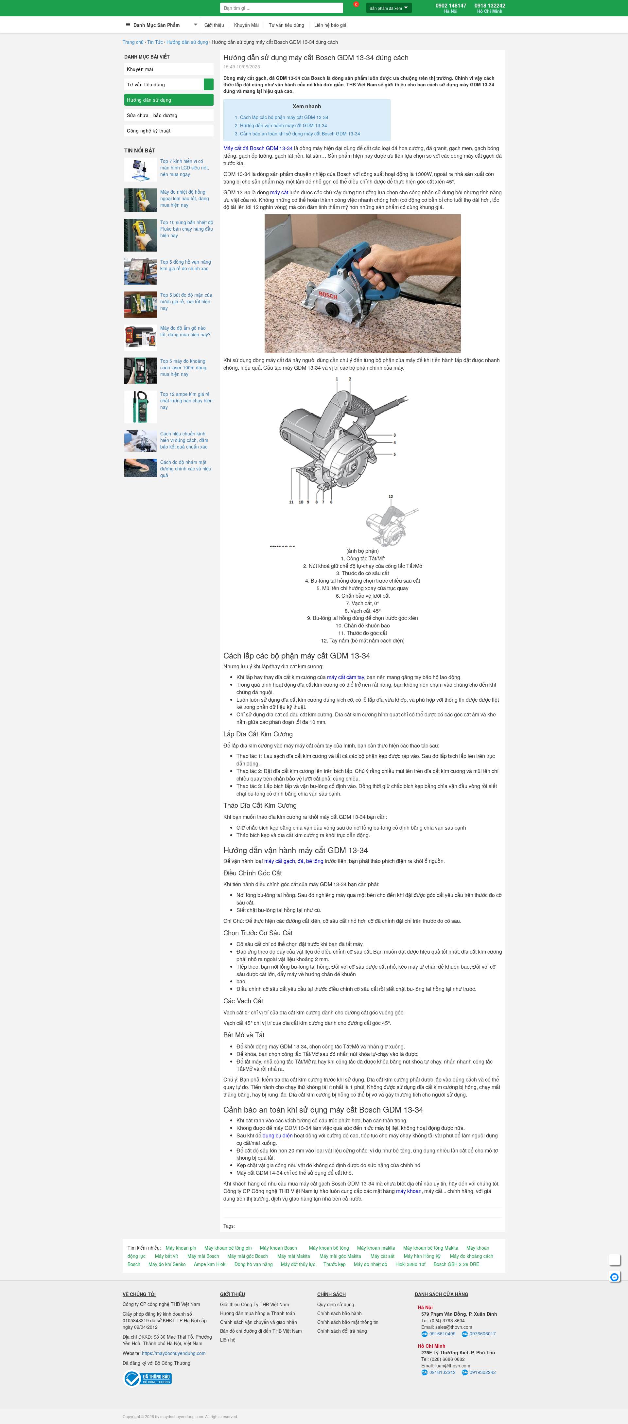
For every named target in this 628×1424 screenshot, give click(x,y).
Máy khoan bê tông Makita (430, 1247)
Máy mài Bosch (203, 1256)
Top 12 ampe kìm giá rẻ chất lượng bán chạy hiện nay (186, 400)
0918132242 (442, 1372)
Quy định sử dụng (335, 1304)
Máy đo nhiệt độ (370, 1264)
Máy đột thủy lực (298, 1264)
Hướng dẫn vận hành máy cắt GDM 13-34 (283, 125)
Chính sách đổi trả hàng (342, 1330)
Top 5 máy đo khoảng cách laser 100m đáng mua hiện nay (183, 367)
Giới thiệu (214, 25)
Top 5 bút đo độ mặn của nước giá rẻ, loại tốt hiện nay (186, 301)
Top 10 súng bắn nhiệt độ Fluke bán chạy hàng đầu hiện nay (186, 228)
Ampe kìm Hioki (210, 1264)
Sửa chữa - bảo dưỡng (152, 115)
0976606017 (483, 1333)
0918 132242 (490, 8)
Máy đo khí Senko (167, 1264)
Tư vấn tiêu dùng (286, 25)
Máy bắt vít (166, 1256)
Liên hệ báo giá (330, 25)
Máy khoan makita (376, 1247)
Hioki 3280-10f (410, 1264)
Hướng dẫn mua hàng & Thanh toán (257, 1313)
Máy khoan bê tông (329, 1247)
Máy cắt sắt (382, 1256)
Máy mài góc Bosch (247, 1256)
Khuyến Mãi (246, 25)
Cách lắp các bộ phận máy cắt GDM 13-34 (284, 117)
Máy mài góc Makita (340, 1256)
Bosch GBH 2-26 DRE (456, 1264)
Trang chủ (133, 42)
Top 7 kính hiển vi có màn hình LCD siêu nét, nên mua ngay (184, 167)
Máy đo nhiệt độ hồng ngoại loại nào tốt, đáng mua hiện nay (184, 198)
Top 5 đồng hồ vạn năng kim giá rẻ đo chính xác (185, 265)
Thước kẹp (334, 1264)
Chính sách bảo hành (339, 1313)
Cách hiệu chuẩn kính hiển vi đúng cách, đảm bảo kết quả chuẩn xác (184, 440)
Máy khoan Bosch (278, 1247)
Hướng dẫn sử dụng (187, 42)
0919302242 (483, 1372)
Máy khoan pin (181, 1247)
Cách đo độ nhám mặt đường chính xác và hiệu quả (185, 468)
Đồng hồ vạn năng (254, 1264)
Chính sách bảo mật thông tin (347, 1322)
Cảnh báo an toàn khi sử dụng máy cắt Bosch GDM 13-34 (300, 133)
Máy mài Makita (293, 1256)
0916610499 (442, 1333)
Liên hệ (228, 1339)
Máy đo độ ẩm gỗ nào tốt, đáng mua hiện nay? (185, 331)
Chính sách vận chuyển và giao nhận (258, 1322)
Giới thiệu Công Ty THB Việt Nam (254, 1304)
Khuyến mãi (140, 69)
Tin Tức (155, 42)
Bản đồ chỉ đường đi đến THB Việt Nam (261, 1330)
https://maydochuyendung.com (174, 1353)
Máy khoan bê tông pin (228, 1247)
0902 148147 (451, 8)
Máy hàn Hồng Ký (422, 1256)
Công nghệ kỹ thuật (148, 130)
